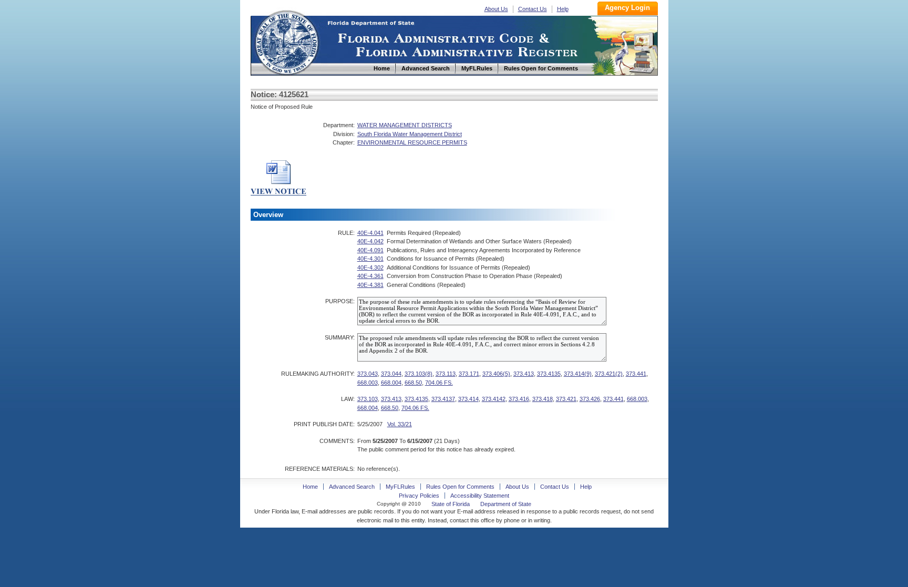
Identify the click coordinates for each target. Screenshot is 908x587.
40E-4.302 (370, 267)
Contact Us (532, 9)
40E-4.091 (370, 250)
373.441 (636, 373)
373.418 (542, 399)
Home (286, 41)
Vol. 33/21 (399, 424)
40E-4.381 (370, 285)
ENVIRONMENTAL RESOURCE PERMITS (412, 142)
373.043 (367, 373)
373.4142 (493, 399)
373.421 (566, 399)
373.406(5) (496, 373)
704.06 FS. (439, 382)
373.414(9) (578, 373)
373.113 (446, 373)
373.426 (590, 399)
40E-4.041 (370, 233)
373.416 (519, 399)
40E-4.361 (370, 276)
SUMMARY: (340, 337)
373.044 (391, 373)
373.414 (468, 399)
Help (563, 9)
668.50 (413, 382)
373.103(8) (418, 373)
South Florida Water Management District (409, 134)
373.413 (523, 373)
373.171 (469, 373)
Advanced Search (352, 486)
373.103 (367, 399)
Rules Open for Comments (460, 486)
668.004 (391, 382)
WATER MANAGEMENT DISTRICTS (404, 125)
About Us (496, 9)
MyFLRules (400, 486)
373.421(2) (609, 373)
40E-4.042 (370, 241)
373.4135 (549, 373)
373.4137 (443, 399)
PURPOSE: (340, 301)
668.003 (367, 382)
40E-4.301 (370, 258)
